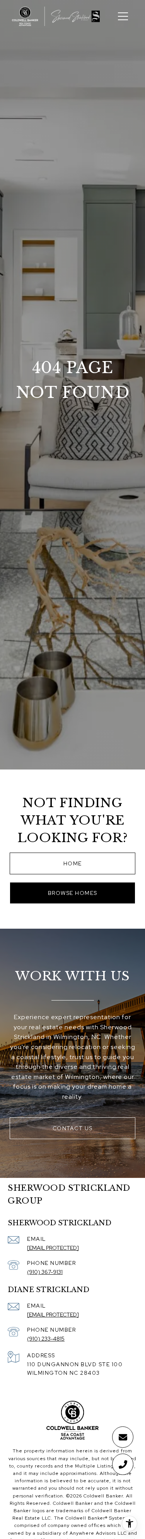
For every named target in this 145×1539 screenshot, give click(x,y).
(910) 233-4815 (46, 1338)
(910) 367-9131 (45, 1271)
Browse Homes (72, 892)
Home (72, 863)
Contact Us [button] (73, 1128)
